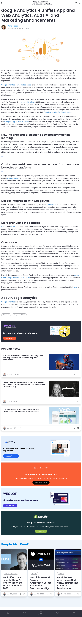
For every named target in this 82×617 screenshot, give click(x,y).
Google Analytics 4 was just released (16, 85)
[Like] (80, 3)
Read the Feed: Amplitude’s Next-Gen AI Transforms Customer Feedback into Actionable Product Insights (68, 585)
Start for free (10, 505)
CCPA (12, 227)
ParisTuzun (13, 26)
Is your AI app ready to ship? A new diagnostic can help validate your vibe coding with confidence (23, 357)
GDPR (3, 227)
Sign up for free (11, 456)
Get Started (9, 338)
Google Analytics (8, 302)
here (75, 287)
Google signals (13, 178)
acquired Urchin (27, 102)
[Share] (76, 3)
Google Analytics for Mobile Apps (57, 112)
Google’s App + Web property (16, 122)
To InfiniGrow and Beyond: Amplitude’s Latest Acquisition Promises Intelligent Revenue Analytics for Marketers (41, 585)
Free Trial (41, 531)
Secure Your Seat (41, 483)
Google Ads (51, 204)
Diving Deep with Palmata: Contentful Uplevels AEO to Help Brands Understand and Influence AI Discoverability (24, 384)
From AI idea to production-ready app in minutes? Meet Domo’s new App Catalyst (21, 410)
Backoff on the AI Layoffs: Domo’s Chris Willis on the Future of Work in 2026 (13, 583)
